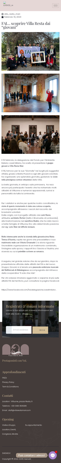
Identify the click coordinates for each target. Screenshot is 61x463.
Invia (41, 330)
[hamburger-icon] (55, 5)
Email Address (13, 322)
